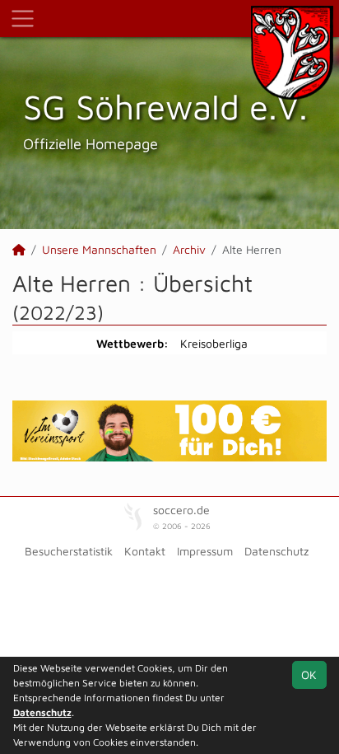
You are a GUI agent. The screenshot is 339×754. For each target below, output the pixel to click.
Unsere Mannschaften (99, 249)
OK (309, 674)
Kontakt (144, 551)
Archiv (189, 249)
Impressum (205, 551)
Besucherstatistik (69, 551)
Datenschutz (276, 551)
